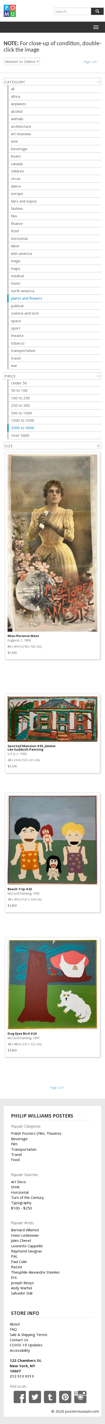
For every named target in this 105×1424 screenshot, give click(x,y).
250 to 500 (20, 405)
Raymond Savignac (26, 1251)
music (16, 283)
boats (16, 156)
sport (15, 328)
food (15, 230)
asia (14, 141)
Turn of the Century (27, 1197)
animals (17, 118)
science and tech (25, 313)
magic (16, 260)
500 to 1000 (21, 412)
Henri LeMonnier (25, 1235)
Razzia (16, 1266)
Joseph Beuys (22, 1282)
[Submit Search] (97, 11)
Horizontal (20, 1192)
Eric (14, 1277)
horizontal (19, 238)
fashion (17, 208)
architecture (21, 126)
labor (15, 245)
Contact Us (19, 1339)
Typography (21, 1202)
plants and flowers (26, 298)
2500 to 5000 (22, 427)
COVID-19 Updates (26, 1344)
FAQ (13, 1329)
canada (17, 163)
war (14, 365)
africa (15, 96)
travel (16, 358)
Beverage (19, 1138)
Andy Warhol (21, 1287)
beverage (19, 148)
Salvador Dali (21, 1293)
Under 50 (19, 382)
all (12, 88)
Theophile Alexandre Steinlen (35, 1272)
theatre (17, 335)
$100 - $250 (21, 1208)
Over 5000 (20, 435)
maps (15, 268)
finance (17, 223)
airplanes (18, 103)
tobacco (17, 343)
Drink (15, 1186)
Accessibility (20, 1350)
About (15, 1324)
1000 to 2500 (22, 420)
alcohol (16, 111)
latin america (21, 253)
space (16, 320)
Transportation (23, 1149)
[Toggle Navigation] (96, 27)
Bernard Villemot (25, 1229)
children (17, 171)
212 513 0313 (22, 1376)
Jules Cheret (21, 1240)
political (17, 305)
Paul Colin (19, 1261)
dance (16, 186)
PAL (14, 1256)
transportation (23, 350)
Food (15, 1159)
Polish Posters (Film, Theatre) (36, 1133)
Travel (16, 1154)
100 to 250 (20, 397)
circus (16, 178)
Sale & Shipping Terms (28, 1334)
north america (22, 290)
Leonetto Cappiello (27, 1245)
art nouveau (21, 133)
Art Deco (18, 1181)
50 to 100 (19, 390)
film (14, 216)
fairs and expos (24, 201)
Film (14, 1143)
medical (17, 275)
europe (17, 193)
